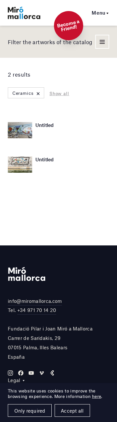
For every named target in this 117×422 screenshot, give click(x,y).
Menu (99, 13)
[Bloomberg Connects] (52, 373)
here (96, 396)
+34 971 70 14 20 (36, 310)
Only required (30, 411)
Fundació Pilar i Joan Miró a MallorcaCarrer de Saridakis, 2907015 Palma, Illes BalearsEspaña (50, 342)
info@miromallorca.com (35, 301)
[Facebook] (20, 373)
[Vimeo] (41, 373)
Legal (14, 380)
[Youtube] (31, 373)
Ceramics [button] (26, 93)
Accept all (72, 411)
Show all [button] (59, 93)
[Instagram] (10, 373)
